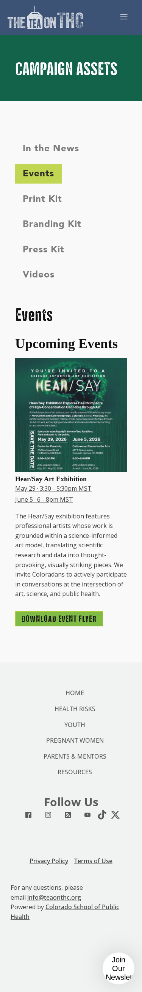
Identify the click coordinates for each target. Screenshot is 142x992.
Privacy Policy (49, 861)
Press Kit (43, 249)
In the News (51, 148)
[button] (118, 968)
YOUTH (74, 725)
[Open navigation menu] (123, 17)
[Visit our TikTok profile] (100, 814)
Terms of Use (93, 861)
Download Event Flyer (59, 619)
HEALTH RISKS (75, 709)
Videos (39, 274)
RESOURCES (75, 772)
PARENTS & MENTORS (75, 756)
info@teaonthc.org (54, 897)
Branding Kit (52, 224)
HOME (75, 693)
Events (38, 173)
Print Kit (42, 199)
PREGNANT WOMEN (75, 740)
